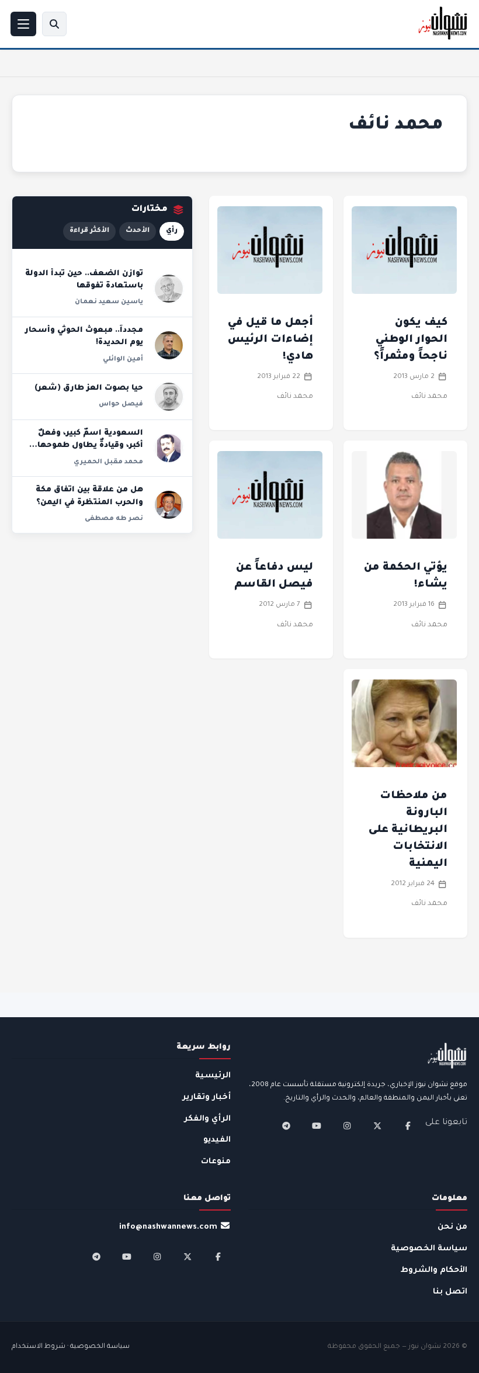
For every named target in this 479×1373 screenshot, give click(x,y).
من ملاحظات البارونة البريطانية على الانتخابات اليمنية (408, 830)
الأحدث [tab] (138, 231)
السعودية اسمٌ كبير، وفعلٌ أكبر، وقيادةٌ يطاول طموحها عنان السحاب (90, 446)
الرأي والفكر (207, 1119)
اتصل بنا (450, 1292)
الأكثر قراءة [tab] (89, 231)
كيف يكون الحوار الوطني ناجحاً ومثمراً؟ (410, 340)
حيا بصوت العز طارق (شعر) (88, 388)
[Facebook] (408, 1126)
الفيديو (217, 1140)
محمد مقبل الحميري (108, 462)
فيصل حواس (121, 404)
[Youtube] (317, 1126)
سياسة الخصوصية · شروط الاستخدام (71, 1347)
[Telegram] (286, 1126)
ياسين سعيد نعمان (109, 302)
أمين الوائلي (123, 359)
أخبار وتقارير (206, 1097)
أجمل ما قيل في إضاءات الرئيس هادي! (270, 340)
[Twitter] (377, 1126)
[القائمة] (23, 24)
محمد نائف (429, 397)
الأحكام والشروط (434, 1270)
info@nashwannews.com (168, 1227)
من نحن (452, 1227)
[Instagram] (347, 1126)
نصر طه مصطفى (114, 518)
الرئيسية (213, 1076)
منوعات (216, 1161)
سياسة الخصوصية (429, 1248)
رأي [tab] (172, 231)
